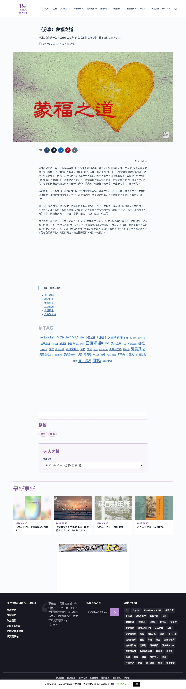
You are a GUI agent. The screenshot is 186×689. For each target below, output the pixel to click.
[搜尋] (176, 9)
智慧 (96, 349)
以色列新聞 (115, 337)
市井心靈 (60, 349)
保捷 (134, 338)
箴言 (114, 355)
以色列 (142, 9)
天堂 (124, 344)
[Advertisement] (93, 262)
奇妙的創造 (132, 344)
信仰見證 (90, 9)
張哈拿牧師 (72, 349)
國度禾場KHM (98, 343)
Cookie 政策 (13, 625)
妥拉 (141, 343)
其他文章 (47, 459)
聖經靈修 (130, 9)
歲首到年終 (50, 314)
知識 (109, 355)
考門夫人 (122, 354)
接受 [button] (137, 684)
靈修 (97, 360)
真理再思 (49, 310)
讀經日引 (49, 299)
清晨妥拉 (138, 349)
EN (41, 338)
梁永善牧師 (103, 350)
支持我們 (155, 9)
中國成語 (90, 337)
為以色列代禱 (73, 354)
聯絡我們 (11, 620)
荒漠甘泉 (49, 302)
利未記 (54, 343)
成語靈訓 (49, 306)
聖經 (132, 354)
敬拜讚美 (116, 9)
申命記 (96, 354)
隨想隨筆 (77, 9)
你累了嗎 (128, 338)
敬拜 (89, 349)
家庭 (51, 349)
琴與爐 (88, 354)
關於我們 (11, 609)
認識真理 (103, 9)
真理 (103, 354)
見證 (75, 361)
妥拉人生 (43, 350)
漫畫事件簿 (58, 355)
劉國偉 (71, 343)
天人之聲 (70, 44)
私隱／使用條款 (15, 631)
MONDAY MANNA (70, 337)
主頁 (55, 9)
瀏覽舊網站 (14, 636)
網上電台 (63, 9)
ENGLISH (166, 9)
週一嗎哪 (49, 295)
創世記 (62, 343)
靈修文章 (107, 361)
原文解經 (80, 344)
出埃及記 (45, 343)
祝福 (43, 433)
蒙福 (52, 433)
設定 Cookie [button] (123, 684)
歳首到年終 (115, 349)
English (49, 337)
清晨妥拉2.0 (46, 354)
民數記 (126, 349)
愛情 (83, 349)
